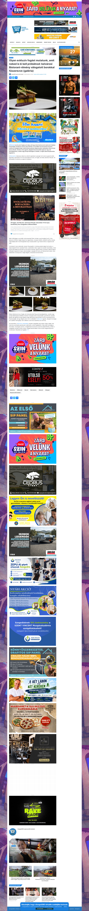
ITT (63, 906)
